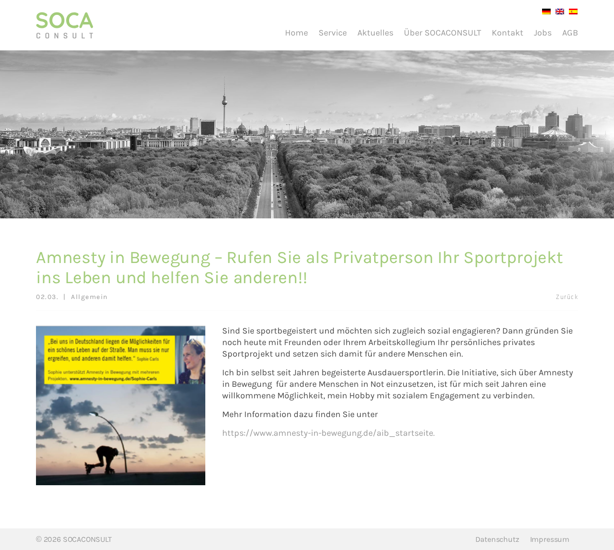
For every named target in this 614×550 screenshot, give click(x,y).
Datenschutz (497, 539)
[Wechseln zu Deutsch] (544, 11)
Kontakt (507, 32)
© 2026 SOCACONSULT (74, 539)
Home (296, 32)
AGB (570, 32)
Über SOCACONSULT (442, 32)
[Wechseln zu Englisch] (557, 11)
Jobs (543, 32)
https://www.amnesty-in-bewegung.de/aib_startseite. (328, 433)
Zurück (567, 297)
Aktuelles (375, 32)
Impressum (549, 539)
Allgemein (89, 297)
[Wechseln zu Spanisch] (571, 11)
